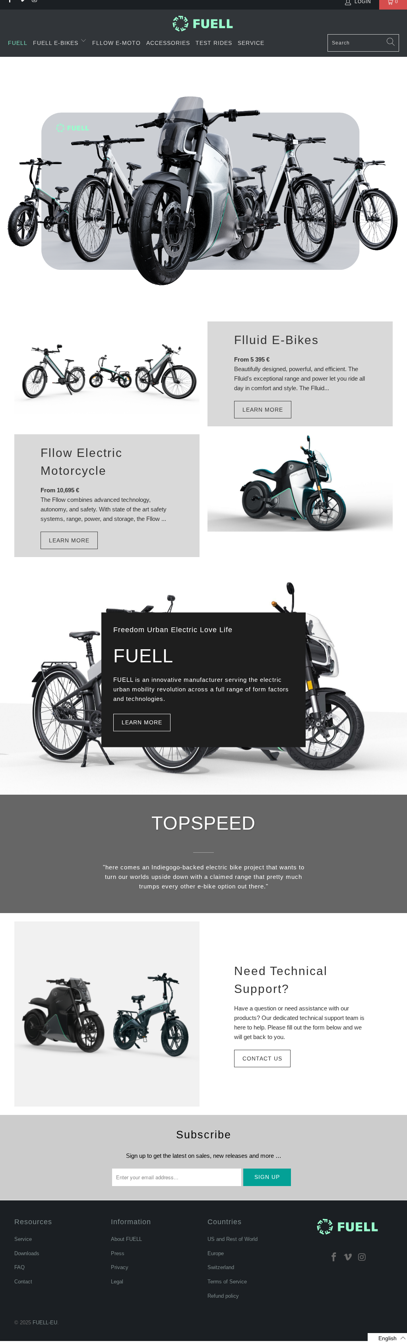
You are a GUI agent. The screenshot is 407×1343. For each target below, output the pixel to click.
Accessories (168, 43)
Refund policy (223, 1296)
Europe (215, 1253)
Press (117, 1253)
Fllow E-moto (116, 43)
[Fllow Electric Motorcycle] (300, 482)
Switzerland (220, 1267)
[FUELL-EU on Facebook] (334, 1256)
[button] (387, 1338)
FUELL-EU (45, 1323)
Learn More (262, 409)
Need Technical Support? (281, 979)
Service (251, 43)
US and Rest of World (232, 1239)
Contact (23, 1282)
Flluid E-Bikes (276, 339)
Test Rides (214, 43)
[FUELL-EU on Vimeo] (348, 1256)
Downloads (26, 1253)
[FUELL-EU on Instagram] (362, 1256)
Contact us (262, 1058)
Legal (117, 1282)
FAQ (19, 1267)
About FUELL (126, 1239)
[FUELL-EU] (203, 23)
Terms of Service (227, 1282)
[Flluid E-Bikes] (107, 367)
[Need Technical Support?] (107, 1014)
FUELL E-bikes (56, 43)
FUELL (17, 43)
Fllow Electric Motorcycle (81, 461)
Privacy (119, 1267)
